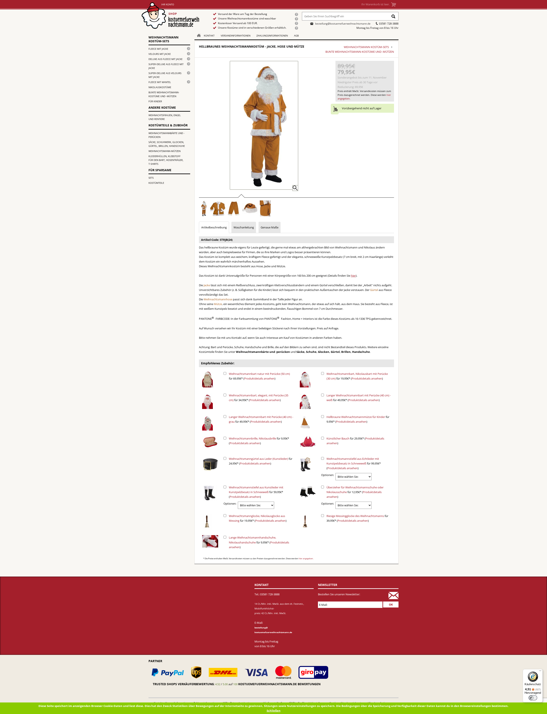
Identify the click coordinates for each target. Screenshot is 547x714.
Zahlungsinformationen (272, 35)
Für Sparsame (160, 170)
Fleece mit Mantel (160, 82)
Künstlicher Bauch (337, 438)
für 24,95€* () (260, 461)
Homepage (197, 35)
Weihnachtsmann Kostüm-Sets (163, 39)
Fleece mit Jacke (158, 48)
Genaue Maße (269, 227)
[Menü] (540, 671)
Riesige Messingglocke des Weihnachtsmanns (355, 516)
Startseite (171, 16)
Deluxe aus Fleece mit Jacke (165, 59)
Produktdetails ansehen (259, 378)
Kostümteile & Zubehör (168, 125)
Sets (151, 177)
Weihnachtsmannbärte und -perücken (167, 135)
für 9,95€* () (357, 419)
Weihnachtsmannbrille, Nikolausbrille (252, 438)
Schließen (274, 711)
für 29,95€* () (355, 441)
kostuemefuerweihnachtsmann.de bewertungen (279, 684)
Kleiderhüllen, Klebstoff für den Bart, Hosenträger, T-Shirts (166, 160)
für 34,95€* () (258, 397)
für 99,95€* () (353, 463)
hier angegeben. (306, 558)
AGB (296, 35)
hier (353, 275)
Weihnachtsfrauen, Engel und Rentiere (165, 117)
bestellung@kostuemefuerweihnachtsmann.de (343, 23)
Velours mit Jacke (160, 53)
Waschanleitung (244, 227)
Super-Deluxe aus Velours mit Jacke (165, 75)
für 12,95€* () (355, 492)
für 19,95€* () (357, 376)
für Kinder (155, 101)
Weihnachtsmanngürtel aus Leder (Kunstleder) (258, 459)
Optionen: (327, 475)
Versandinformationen (235, 35)
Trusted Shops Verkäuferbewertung (183, 684)
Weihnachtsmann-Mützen (165, 151)
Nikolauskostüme (160, 87)
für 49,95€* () (358, 397)
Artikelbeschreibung (214, 227)
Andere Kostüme (162, 107)
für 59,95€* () (256, 492)
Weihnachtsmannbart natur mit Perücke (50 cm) (259, 374)
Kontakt (209, 35)
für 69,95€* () (259, 376)
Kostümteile (156, 182)
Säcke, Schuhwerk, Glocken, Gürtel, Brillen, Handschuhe (167, 143)
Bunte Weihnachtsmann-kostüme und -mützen (164, 94)
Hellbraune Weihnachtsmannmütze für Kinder (355, 417)
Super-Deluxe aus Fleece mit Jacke (166, 66)
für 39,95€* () (357, 518)
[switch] (533, 697)
